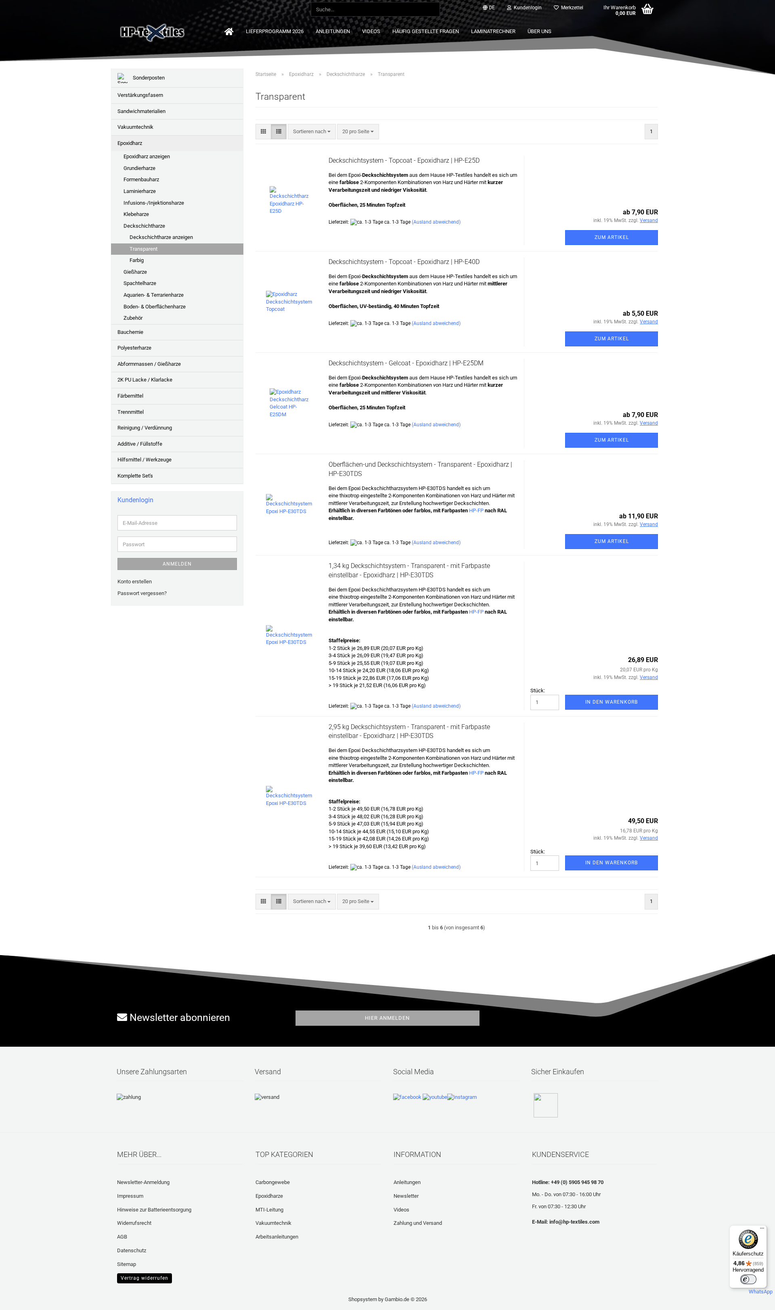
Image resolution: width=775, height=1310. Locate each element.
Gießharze (135, 272)
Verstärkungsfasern (140, 95)
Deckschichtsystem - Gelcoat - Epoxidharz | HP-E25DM (406, 363)
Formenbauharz (141, 179)
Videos (371, 31)
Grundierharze (139, 168)
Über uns (539, 31)
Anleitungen (333, 31)
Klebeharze (136, 214)
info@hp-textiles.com (574, 1222)
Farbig (137, 260)
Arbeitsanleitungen (277, 1237)
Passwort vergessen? (142, 593)
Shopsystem (362, 1299)
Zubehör (133, 318)
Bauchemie (130, 332)
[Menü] (762, 1230)
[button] (489, 8)
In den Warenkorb (611, 702)
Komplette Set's (135, 476)
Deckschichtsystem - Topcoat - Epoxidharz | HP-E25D (404, 160)
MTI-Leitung (269, 1210)
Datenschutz (131, 1250)
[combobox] (312, 132)
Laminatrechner (493, 31)
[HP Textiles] (180, 32)
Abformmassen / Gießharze (149, 364)
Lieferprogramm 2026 (275, 31)
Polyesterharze (134, 348)
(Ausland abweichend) (436, 222)
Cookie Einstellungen (141, 1277)
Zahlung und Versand (418, 1223)
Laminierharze (140, 191)
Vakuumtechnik (135, 127)
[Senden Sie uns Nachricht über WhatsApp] (761, 1288)
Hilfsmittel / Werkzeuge (144, 460)
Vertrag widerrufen (144, 1278)
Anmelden (177, 564)
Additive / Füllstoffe (139, 444)
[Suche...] (432, 9)
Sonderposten (148, 78)
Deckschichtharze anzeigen (161, 237)
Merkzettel (571, 7)
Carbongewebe (273, 1182)
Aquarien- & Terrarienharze (154, 295)
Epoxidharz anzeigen (147, 156)
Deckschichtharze (144, 226)
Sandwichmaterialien (141, 111)
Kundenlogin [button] (526, 7)
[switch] (748, 1279)
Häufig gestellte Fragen (425, 31)
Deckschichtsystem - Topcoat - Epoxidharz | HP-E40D (404, 262)
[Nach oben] (22, 1298)
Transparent (143, 249)
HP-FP (476, 510)
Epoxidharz (129, 143)
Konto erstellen (134, 581)
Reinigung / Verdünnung (144, 428)
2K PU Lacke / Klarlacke (144, 380)
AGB (122, 1237)
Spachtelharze (140, 283)
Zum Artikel (612, 237)
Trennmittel (130, 412)
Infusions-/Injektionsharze (154, 203)
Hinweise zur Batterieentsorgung (154, 1210)
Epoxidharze (269, 1196)
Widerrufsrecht (134, 1223)
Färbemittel (130, 396)
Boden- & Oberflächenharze (155, 307)
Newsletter (406, 1196)
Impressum (130, 1196)
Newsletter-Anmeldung (143, 1182)
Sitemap (126, 1264)
